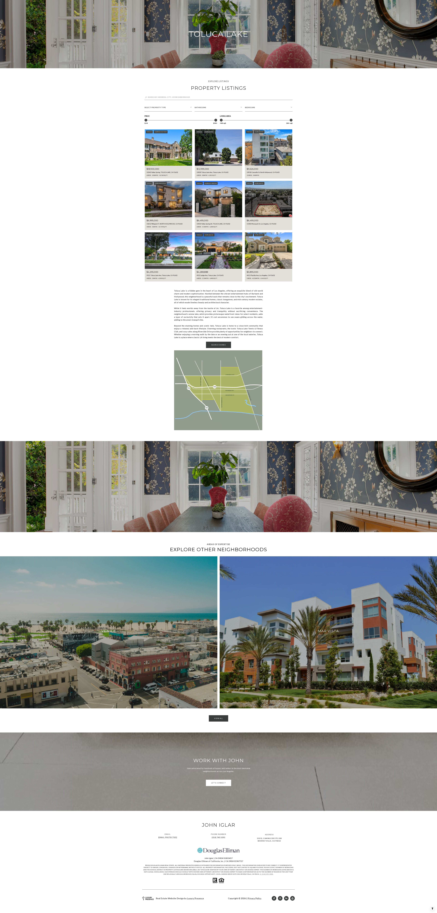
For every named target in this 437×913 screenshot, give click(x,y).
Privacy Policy (254, 898)
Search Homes (218, 345)
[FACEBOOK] (274, 898)
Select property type (155, 107)
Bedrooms (250, 107)
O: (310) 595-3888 (266, 874)
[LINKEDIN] (286, 898)
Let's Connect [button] (218, 783)
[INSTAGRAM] (280, 898)
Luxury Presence (195, 898)
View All (218, 718)
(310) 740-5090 (218, 837)
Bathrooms (200, 107)
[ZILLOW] (292, 898)
